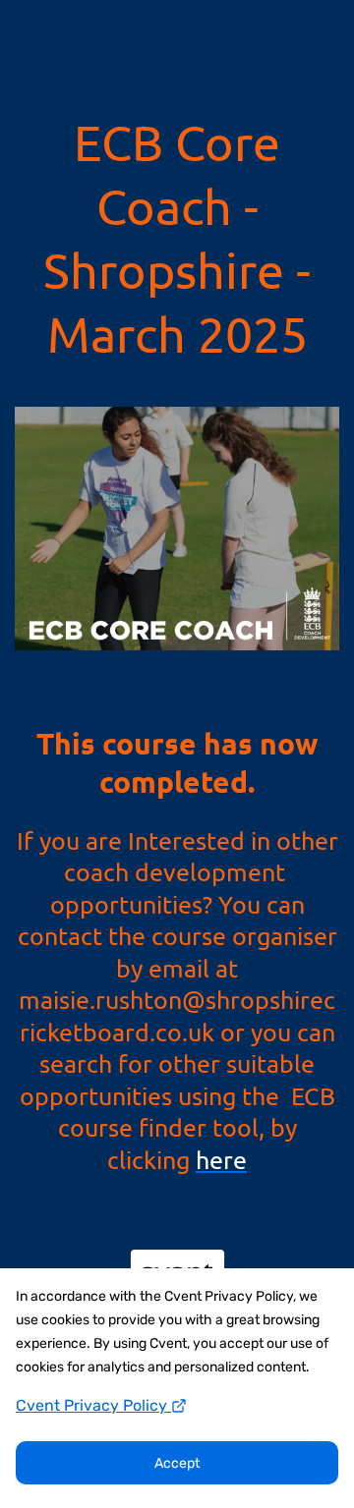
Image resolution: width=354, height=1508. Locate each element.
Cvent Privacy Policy (93, 1405)
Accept (177, 1463)
